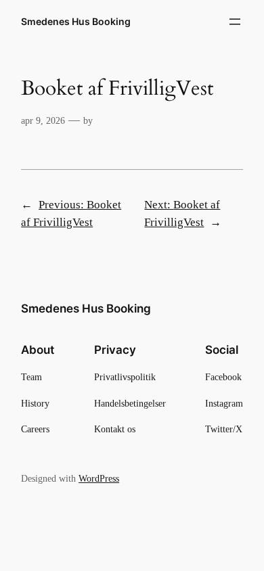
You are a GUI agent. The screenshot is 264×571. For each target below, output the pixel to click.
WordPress (99, 478)
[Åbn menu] (235, 22)
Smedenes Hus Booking (76, 21)
